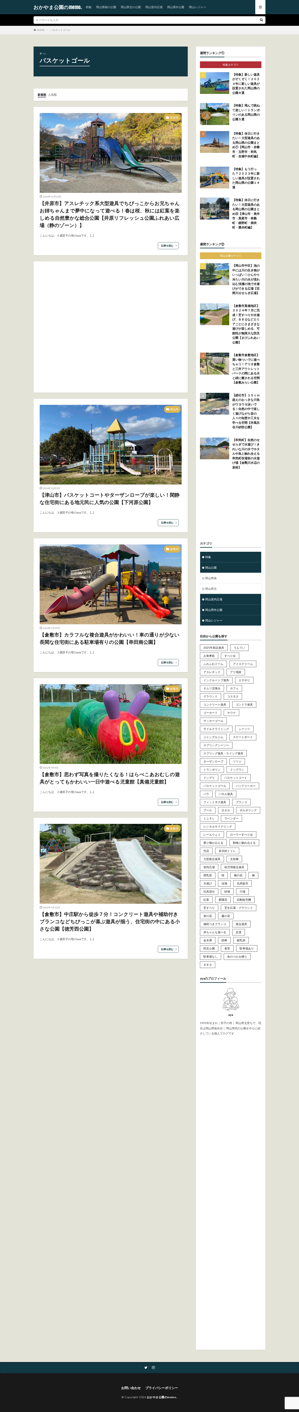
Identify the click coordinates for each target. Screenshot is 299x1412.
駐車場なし (210, 956)
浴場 (224, 883)
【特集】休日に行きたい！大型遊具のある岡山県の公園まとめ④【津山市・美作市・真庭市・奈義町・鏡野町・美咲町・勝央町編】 (246, 213)
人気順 (52, 94)
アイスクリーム (243, 664)
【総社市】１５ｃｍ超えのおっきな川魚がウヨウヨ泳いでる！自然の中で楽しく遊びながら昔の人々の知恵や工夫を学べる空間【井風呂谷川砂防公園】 (246, 411)
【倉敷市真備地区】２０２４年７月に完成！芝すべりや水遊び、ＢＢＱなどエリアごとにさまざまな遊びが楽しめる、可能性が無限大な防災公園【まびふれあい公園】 (246, 324)
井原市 (174, 117)
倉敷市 (174, 549)
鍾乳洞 (241, 940)
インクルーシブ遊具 (216, 680)
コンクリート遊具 (214, 704)
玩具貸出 (209, 891)
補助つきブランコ (214, 924)
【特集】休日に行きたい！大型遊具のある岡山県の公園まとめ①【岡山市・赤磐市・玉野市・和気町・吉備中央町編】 (246, 144)
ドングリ (209, 777)
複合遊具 (241, 924)
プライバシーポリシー (161, 1388)
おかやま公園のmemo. (58, 7)
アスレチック (211, 672)
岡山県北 (211, 588)
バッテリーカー (246, 785)
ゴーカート (210, 712)
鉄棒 (224, 940)
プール (207, 810)
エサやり (244, 680)
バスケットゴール (60, 29)
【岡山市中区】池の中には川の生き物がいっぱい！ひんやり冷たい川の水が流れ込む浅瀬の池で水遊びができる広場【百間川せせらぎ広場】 (246, 279)
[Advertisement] (111, 327)
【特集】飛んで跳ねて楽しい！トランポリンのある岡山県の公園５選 (246, 112)
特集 (89, 7)
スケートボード (243, 737)
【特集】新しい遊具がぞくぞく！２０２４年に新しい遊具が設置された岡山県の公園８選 (246, 83)
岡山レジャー (197, 7)
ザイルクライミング (216, 729)
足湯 (238, 932)
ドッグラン (237, 769)
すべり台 (230, 655)
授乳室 (207, 875)
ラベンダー (231, 818)
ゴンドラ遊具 (244, 704)
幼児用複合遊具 (234, 867)
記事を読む (167, 245)
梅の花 (238, 875)
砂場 (227, 891)
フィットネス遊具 (214, 802)
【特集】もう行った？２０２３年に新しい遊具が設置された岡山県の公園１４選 (246, 178)
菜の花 (207, 916)
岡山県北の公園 (131, 7)
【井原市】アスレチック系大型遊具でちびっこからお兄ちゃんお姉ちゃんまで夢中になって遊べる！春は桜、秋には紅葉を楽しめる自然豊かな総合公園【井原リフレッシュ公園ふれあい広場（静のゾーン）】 (110, 214)
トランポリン (211, 769)
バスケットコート (235, 777)
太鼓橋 (234, 859)
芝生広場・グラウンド (238, 907)
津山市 (174, 409)
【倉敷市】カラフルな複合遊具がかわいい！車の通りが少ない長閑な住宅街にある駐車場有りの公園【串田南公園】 (109, 638)
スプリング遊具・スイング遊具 (223, 753)
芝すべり (209, 907)
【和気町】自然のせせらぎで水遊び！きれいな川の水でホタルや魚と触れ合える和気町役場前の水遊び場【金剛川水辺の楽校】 (246, 453)
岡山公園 (211, 567)
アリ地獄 (235, 672)
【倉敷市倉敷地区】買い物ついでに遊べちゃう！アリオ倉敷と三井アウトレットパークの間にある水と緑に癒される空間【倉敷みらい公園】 (246, 368)
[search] (261, 20)
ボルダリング (248, 810)
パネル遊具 (226, 794)
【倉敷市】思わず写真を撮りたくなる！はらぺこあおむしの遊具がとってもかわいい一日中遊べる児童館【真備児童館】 (110, 777)
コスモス (233, 696)
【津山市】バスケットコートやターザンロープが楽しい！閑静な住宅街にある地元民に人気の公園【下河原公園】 (110, 498)
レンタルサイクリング (217, 826)
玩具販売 (242, 883)
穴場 (242, 891)
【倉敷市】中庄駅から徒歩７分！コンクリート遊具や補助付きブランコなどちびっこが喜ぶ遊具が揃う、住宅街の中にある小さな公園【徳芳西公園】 (110, 921)
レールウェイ (211, 834)
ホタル (226, 810)
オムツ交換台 (211, 688)
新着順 (42, 94)
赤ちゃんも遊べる (214, 932)
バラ (206, 794)
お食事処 (209, 655)
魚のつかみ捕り (237, 956)
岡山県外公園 (175, 7)
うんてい (239, 647)
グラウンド (210, 696)
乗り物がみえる (213, 842)
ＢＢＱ (207, 964)
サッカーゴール (213, 720)
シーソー (244, 729)
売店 (206, 851)
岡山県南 (211, 578)
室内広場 (209, 867)
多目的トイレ (227, 851)
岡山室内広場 (154, 7)
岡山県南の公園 (106, 7)
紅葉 (206, 899)
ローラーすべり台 (241, 834)
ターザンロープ (213, 761)
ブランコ (241, 802)
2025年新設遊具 (213, 647)
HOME (41, 29)
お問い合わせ (131, 1388)
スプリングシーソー (216, 745)
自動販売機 (244, 899)
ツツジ (237, 761)
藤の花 (226, 916)
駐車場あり (247, 948)
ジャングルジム (213, 737)
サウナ (231, 712)
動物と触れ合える (244, 842)
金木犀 (207, 940)
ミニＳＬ (209, 818)
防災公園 (209, 948)
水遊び (207, 883)
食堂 (227, 948)
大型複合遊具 (211, 859)
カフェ (234, 688)
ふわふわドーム (213, 664)
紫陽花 (223, 899)
